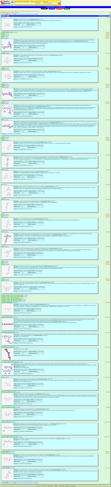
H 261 (2, 119)
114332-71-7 (107, 347)
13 (27, 14)
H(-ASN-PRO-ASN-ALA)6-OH (7, 347)
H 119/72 (3, 35)
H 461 (2, 169)
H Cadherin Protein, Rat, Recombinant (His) (11, 300)
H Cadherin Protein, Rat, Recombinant (10, 298)
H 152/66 (3, 53)
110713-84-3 (107, 332)
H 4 (2, 154)
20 (36, 14)
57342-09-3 (107, 36)
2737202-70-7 (107, 436)
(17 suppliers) (6, 280)
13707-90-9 (107, 199)
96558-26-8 (107, 85)
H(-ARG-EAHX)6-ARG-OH (6, 317)
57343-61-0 (107, 138)
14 (28, 14)
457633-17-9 (107, 317)
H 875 (2, 262)
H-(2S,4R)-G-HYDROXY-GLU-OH (8, 391)
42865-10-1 (107, 101)
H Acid (2, 280)
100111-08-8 (107, 103)
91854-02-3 (107, 53)
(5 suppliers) (16, 347)
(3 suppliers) (7, 85)
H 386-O (3, 140)
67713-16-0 (107, 184)
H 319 (2, 138)
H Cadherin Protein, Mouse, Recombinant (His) (12, 296)
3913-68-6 (108, 407)
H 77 (2, 231)
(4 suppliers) (7, 69)
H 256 (2, 103)
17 (32, 14)
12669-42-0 (107, 262)
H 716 (2, 214)
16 (31, 14)
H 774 (2, 246)
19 (35, 14)
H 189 (2, 87)
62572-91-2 (107, 35)
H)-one (2, 377)
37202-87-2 (107, 32)
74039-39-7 (107, 140)
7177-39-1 (108, 261)
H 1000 (2, 33)
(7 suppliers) (6, 377)
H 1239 (2, 36)
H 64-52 (2, 199)
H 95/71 (2, 264)
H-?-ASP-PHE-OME (5, 467)
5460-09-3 (108, 280)
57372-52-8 (107, 215)
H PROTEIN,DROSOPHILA (7, 302)
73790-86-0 (107, 169)
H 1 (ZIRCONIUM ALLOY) (7, 32)
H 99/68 (2, 278)
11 (24, 14)
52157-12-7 (107, 69)
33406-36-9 (107, 246)
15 (30, 14)
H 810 (2, 261)
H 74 (2, 216)
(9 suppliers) (17, 407)
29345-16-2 (107, 33)
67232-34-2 (107, 137)
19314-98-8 (107, 264)
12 (25, 14)
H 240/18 (3, 101)
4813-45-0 (108, 17)
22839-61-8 (107, 467)
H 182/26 (3, 85)
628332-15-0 (107, 377)
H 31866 (3, 137)
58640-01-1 (107, 451)
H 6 (2, 184)
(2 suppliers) (15, 32)
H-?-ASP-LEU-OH (5, 453)
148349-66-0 (107, 302)
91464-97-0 (107, 119)
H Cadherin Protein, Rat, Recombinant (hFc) (11, 299)
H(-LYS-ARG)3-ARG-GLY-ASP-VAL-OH (9, 361)
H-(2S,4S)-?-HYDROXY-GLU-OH (8, 407)
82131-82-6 (107, 231)
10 (23, 14)
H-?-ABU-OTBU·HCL (5, 451)
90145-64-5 (107, 87)
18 (34, 14)
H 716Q (2, 215)
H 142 (2, 37)
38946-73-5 (107, 84)
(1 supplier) (7, 35)
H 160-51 (3, 69)
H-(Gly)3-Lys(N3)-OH (5, 421)
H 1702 (2, 84)
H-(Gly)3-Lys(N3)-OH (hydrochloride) (9, 436)
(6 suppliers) (7, 53)
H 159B (2, 68)
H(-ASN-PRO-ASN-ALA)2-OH (7, 332)
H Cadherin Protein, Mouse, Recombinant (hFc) (12, 295)
